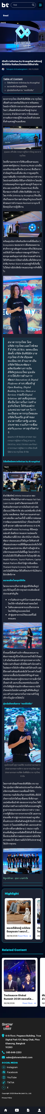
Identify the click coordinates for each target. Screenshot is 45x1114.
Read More (23, 936)
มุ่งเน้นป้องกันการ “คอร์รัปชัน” (20, 90)
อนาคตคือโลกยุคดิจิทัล (17, 86)
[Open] (40, 5)
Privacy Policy (7, 1098)
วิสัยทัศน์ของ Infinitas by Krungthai (23, 82)
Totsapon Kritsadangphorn (16, 69)
